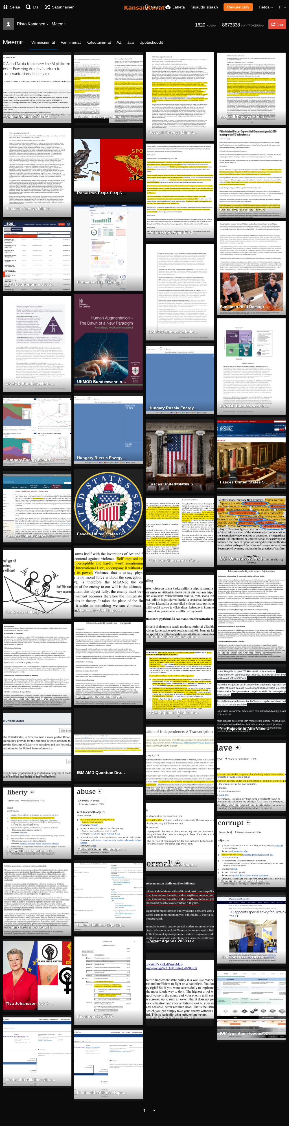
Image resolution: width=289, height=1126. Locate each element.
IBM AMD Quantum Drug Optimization (102, 772)
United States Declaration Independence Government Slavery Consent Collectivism (173, 788)
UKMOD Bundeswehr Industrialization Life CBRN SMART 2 (31, 383)
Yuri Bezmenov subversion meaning (173, 1017)
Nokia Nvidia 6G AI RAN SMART (31, 117)
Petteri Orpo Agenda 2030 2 (173, 232)
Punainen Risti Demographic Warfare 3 (102, 282)
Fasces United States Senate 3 (173, 484)
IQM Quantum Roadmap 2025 (245, 1033)
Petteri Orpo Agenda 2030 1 (245, 209)
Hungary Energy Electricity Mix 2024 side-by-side (31, 460)
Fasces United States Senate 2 (102, 534)
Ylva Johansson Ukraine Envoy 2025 (245, 957)
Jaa (130, 42)
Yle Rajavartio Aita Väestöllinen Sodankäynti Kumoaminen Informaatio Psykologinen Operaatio (245, 728)
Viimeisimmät (43, 42)
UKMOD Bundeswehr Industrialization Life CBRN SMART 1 (102, 381)
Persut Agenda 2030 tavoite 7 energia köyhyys (173, 941)
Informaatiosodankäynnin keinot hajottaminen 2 (173, 636)
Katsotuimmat (98, 42)
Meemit (58, 23)
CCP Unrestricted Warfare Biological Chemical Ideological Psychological (245, 558)
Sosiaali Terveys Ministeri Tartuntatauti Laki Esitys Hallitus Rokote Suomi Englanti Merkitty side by (102, 117)
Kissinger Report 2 (95, 1016)
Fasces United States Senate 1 (31, 536)
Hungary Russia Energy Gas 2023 (102, 458)
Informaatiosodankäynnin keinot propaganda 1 (102, 696)
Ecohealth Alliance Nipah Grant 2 (102, 1092)
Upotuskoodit (151, 42)
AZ (119, 42)
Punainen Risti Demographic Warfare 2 (245, 306)
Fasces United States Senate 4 (245, 482)
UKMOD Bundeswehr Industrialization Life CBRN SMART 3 (245, 406)
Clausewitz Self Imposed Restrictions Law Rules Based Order (102, 610)
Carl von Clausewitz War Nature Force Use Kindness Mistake (173, 560)
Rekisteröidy (238, 7)
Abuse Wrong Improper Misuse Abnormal (102, 848)
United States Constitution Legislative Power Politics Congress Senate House (31, 775)
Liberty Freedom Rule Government (31, 851)
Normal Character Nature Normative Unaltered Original (173, 865)
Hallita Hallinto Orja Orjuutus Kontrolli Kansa (102, 925)
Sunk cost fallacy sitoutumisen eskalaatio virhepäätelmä (31, 612)
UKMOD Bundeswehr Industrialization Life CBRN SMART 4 (173, 331)
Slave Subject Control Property (245, 804)
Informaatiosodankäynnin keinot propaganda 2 (31, 698)
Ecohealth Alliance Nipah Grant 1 (31, 1079)
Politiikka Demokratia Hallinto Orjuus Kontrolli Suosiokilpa (31, 927)
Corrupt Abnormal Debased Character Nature (245, 881)
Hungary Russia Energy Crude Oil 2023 (173, 408)
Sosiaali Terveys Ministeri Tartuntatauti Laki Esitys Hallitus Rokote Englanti (31, 208)
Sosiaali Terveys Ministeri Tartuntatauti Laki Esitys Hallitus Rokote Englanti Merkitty (173, 132)
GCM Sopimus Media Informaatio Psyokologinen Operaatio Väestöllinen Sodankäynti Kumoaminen (173, 712)
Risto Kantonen (31, 23)
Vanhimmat (71, 42)
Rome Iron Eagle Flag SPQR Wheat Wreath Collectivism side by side (102, 193)
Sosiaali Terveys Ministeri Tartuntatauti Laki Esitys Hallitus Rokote (245, 117)
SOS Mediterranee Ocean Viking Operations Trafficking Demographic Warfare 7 (31, 284)
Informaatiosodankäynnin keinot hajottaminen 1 (245, 652)
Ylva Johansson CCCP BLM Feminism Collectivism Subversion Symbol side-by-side (31, 1003)
